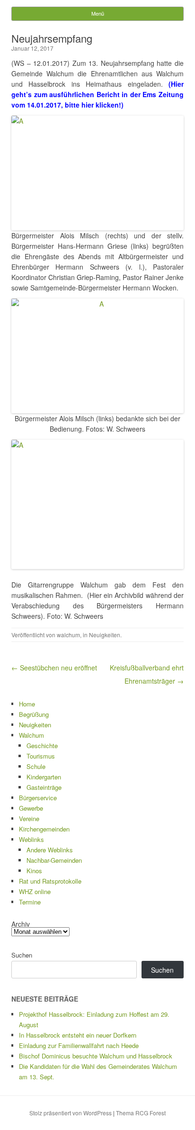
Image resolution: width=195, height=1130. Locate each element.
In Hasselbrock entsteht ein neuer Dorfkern (77, 1035)
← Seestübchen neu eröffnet (54, 667)
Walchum (31, 735)
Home (27, 703)
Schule (36, 766)
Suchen (21, 954)
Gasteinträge (44, 787)
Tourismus (41, 755)
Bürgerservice (38, 797)
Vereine (29, 818)
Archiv (20, 924)
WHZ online (35, 891)
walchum (68, 635)
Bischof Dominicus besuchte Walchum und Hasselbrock (95, 1055)
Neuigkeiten (104, 635)
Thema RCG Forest (141, 1113)
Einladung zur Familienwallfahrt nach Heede (79, 1045)
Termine (30, 901)
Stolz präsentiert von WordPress (70, 1113)
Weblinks (31, 839)
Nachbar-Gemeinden (54, 860)
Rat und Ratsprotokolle (50, 881)
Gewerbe (31, 808)
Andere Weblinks (50, 849)
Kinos (34, 870)
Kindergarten (44, 776)
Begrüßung (34, 714)
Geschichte (42, 745)
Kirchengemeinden (44, 828)
